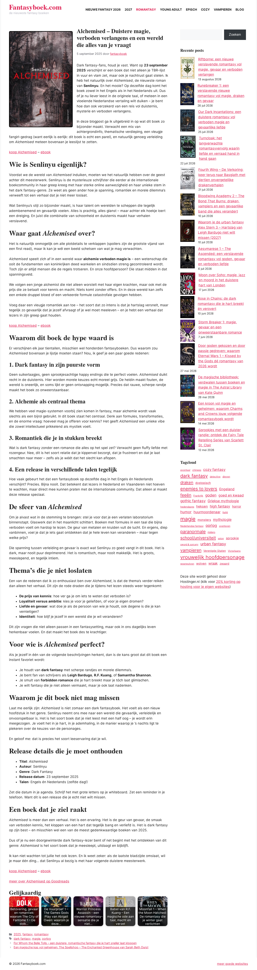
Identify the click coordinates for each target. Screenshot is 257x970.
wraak (213, 563)
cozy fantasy (214, 469)
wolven (201, 563)
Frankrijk (198, 495)
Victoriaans (234, 550)
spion (221, 538)
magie (36, 938)
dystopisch (203, 483)
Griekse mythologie (223, 501)
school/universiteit (198, 537)
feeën (185, 495)
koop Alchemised (23, 152)
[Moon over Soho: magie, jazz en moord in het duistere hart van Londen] (187, 284)
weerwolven (187, 563)
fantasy (27, 934)
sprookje (232, 538)
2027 (128, 9)
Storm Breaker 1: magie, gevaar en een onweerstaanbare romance (220, 327)
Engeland (227, 489)
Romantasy (146, 9)
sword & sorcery (189, 544)
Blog (240, 9)
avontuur (185, 469)
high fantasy (220, 506)
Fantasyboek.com (35, 7)
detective (215, 476)
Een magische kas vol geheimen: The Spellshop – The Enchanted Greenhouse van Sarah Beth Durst (81, 947)
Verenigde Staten (214, 550)
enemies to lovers (198, 488)
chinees (196, 469)
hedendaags (187, 506)
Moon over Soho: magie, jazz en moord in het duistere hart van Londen (222, 280)
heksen (202, 506)
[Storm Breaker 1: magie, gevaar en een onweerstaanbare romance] (187, 331)
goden (210, 495)
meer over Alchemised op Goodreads (39, 881)
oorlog (46, 938)
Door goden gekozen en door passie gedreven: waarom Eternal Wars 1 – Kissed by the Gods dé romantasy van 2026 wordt (221, 356)
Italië (225, 512)
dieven (226, 476)
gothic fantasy (193, 501)
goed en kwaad (231, 495)
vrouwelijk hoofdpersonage (212, 557)
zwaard (224, 563)
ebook (46, 152)
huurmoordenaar (207, 512)
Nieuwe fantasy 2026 (103, 9)
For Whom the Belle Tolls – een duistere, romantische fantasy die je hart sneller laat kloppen (75, 943)
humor (186, 512)
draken (186, 482)
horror (236, 506)
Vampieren (223, 9)
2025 (17, 934)
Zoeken (235, 35)
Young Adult (171, 9)
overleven (224, 525)
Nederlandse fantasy (192, 525)
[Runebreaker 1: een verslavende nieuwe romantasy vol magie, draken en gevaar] (187, 95)
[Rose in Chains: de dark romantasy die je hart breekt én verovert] (187, 308)
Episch (191, 9)
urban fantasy (213, 543)
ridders (211, 532)
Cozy (205, 9)
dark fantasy (22, 938)
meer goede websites (232, 964)
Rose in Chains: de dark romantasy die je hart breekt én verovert (221, 303)
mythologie (222, 519)
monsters (204, 520)
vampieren (190, 550)
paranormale (193, 531)
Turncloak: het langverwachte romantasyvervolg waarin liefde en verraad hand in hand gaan (219, 148)
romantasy (41, 934)
